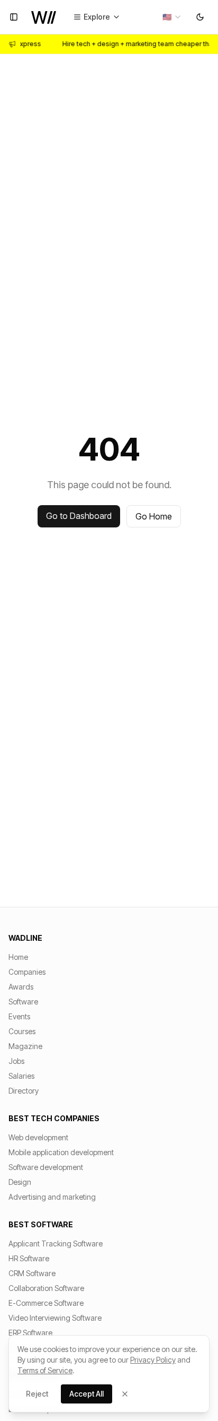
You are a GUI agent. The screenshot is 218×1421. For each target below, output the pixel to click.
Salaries (21, 1075)
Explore (97, 16)
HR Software (28, 1258)
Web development (38, 1137)
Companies (27, 971)
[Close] (124, 1393)
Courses (21, 1031)
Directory (23, 1090)
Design (19, 1181)
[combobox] (172, 17)
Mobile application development (61, 1152)
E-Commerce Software (46, 1302)
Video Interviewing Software (55, 1317)
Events (19, 1016)
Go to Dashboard (79, 515)
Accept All (86, 1393)
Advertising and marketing (52, 1196)
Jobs (16, 1060)
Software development (45, 1167)
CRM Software (32, 1273)
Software (23, 1001)
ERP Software (30, 1332)
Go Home (153, 516)
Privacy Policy (153, 1359)
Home (18, 956)
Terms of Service (44, 1370)
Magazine (25, 1046)
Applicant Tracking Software (55, 1243)
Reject (37, 1393)
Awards (20, 986)
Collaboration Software (46, 1288)
